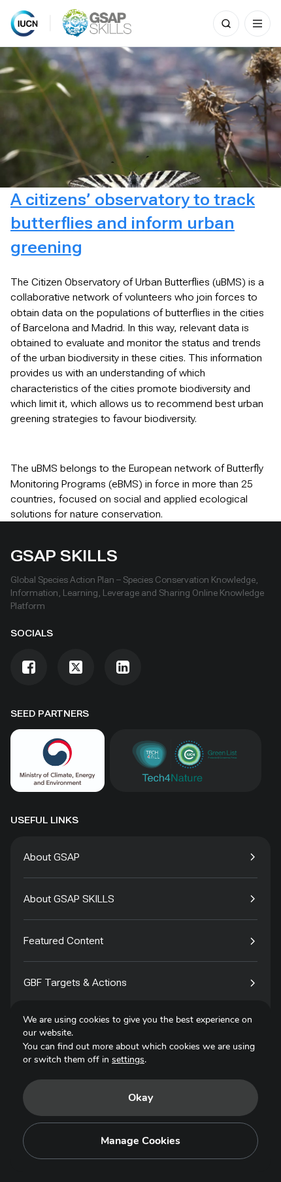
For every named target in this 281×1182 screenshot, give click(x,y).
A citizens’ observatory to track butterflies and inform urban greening (132, 223)
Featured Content (63, 940)
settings (128, 1059)
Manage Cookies (140, 1141)
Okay (140, 1098)
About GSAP (52, 857)
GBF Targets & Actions (75, 982)
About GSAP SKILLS (69, 899)
